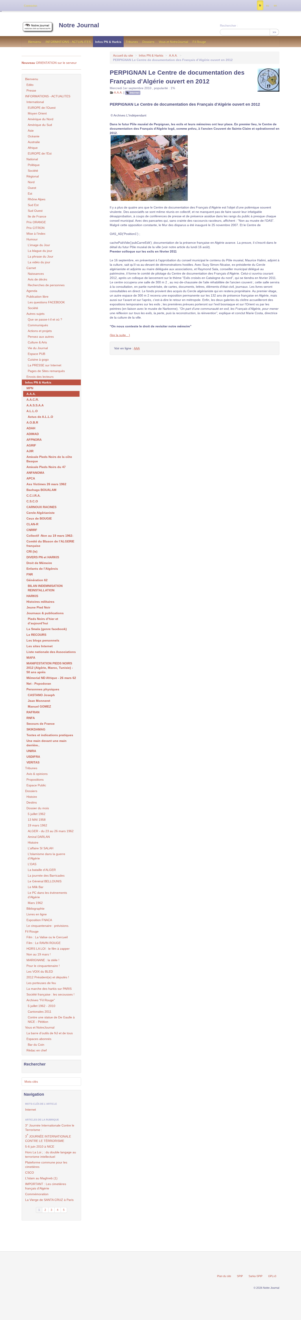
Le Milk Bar (35, 887)
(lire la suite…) (120, 335)
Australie (34, 142)
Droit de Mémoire (39, 563)
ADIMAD (32, 434)
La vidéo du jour (39, 262)
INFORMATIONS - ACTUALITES (68, 42)
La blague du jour (40, 251)
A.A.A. (173, 55)
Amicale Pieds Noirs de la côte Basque (49, 459)
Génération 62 (37, 580)
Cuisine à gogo (38, 359)
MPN (29, 388)
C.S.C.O (32, 501)
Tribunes (132, 42)
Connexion (30, 5)
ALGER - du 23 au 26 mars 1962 (51, 831)
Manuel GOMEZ (39, 706)
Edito (29, 85)
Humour (32, 239)
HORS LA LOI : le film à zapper (48, 948)
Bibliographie (35, 908)
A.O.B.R (32, 422)
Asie (31, 130)
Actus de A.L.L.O (40, 416)
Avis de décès (37, 279)
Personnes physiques (42, 689)
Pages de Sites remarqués (46, 371)
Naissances (36, 273)
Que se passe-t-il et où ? (45, 319)
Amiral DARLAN (39, 837)
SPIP (240, 1276)
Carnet (31, 268)
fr (260, 5)
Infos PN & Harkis (108, 42)
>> (274, 32)
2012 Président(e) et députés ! (47, 977)
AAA (137, 348)
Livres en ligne (36, 914)
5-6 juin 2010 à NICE (39, 1146)
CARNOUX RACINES (41, 507)
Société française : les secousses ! (50, 994)
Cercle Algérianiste (40, 512)
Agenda (31, 291)
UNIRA (31, 751)
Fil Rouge (199, 42)
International (35, 102)
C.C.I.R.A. (33, 495)
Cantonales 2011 (39, 1011)
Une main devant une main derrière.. (46, 743)
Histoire (31, 796)
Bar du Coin (36, 1044)
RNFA (30, 718)
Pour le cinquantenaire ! (43, 966)
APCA (30, 478)
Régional (32, 176)
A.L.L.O (32, 411)
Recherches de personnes (46, 285)
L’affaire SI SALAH (40, 848)
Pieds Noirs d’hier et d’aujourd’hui (43, 621)
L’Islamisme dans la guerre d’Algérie (46, 856)
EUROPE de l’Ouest (42, 107)
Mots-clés (31, 1081)
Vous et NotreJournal (173, 42)
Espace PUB (36, 354)
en (275, 5)
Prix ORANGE (36, 222)
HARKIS (32, 596)
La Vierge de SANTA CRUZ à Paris (49, 1200)
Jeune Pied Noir (38, 607)
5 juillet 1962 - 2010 (41, 1006)
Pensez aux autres (41, 336)
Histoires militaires (40, 601)
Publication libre (37, 296)
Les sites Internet (39, 646)
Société (33, 170)
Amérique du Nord (40, 119)
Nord (31, 182)
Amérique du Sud (40, 125)
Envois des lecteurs (40, 376)
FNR (29, 574)
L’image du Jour (39, 245)
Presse (31, 90)
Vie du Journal (38, 348)
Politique (34, 165)
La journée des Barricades (46, 875)
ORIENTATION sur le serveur (49, 63)
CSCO (29, 1172)
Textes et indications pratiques (49, 735)
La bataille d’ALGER (42, 870)
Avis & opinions (37, 774)
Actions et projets (40, 331)
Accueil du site (123, 55)
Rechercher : (229, 25)
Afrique (33, 147)
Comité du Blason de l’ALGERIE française (50, 544)
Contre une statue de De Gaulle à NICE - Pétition (51, 1019)
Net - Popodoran (38, 683)
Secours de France (40, 723)
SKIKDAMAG (35, 729)
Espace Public (36, 785)
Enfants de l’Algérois (42, 568)
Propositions (35, 779)
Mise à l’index (35, 233)
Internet (134, 92)
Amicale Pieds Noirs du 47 (46, 467)
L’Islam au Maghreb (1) (41, 1178)
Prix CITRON (35, 228)
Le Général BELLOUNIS (44, 881)
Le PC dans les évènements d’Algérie (47, 895)
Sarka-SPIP (255, 1276)
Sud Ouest (35, 210)
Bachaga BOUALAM (41, 490)
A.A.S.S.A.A (35, 405)
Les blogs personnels (42, 640)
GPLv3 (272, 1276)
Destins (31, 802)
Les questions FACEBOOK (46, 302)
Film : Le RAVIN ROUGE (43, 943)
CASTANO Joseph (41, 695)
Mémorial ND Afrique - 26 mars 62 (51, 678)
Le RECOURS (36, 634)
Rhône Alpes (36, 199)
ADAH (30, 428)
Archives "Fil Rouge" (40, 1000)
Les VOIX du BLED (39, 971)
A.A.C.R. (32, 399)
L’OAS (32, 864)
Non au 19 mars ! (38, 954)
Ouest (32, 188)
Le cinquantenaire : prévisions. (47, 925)
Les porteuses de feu (41, 983)
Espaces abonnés (38, 1039)
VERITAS (32, 762)
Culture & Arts (37, 342)
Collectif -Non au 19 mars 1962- (49, 535)
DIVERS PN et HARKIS (42, 557)
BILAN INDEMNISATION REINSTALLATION (45, 588)
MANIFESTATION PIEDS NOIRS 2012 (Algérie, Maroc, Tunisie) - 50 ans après (49, 668)
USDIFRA (33, 756)
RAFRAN (32, 712)
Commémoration (36, 1194)
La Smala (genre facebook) (46, 629)
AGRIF (31, 445)
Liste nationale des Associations (51, 652)
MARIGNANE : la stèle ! (42, 960)
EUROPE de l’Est (40, 153)
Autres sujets (35, 313)
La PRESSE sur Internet (44, 365)
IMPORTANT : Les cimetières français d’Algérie (45, 1186)
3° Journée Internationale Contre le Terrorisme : (49, 1128)
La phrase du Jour (40, 256)
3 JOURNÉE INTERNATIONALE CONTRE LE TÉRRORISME (48, 1138)
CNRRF (31, 530)
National (32, 159)
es (267, 5)
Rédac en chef (36, 1050)
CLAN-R (32, 524)
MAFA (30, 657)
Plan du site (224, 1276)
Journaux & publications (45, 613)
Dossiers (148, 42)
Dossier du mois (37, 808)
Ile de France (37, 216)
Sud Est (33, 205)
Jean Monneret (39, 700)
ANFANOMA (35, 472)
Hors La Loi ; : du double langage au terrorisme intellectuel (50, 1154)
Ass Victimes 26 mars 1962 (46, 484)
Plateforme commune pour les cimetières (46, 1165)
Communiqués (38, 325)
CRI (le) (31, 551)
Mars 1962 (35, 903)
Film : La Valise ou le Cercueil (47, 937)
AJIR (29, 451)
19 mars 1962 (37, 825)
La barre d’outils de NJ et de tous (49, 1033)
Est (30, 193)
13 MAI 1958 (37, 819)
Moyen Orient (37, 113)
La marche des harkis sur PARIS (49, 988)
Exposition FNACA (39, 920)
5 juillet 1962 (36, 814)
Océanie (33, 136)
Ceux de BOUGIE (39, 518)
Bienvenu (34, 42)
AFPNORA (34, 439)
